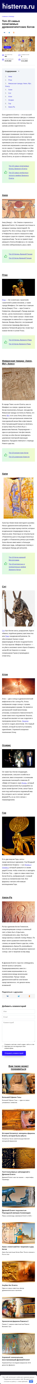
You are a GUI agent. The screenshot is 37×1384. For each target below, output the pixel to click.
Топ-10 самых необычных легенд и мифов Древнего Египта (19, 175)
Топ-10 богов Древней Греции (20, 258)
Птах (10, 80)
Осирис (11, 100)
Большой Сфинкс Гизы (11, 1097)
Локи (7, 636)
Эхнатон (25, 721)
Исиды (24, 783)
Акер (10, 76)
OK (31, 1381)
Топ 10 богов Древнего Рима (20, 344)
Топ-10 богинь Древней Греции (20, 254)
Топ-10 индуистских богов (18, 453)
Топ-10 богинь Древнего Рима (20, 340)
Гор (9, 103)
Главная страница (8, 16)
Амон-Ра (11, 107)
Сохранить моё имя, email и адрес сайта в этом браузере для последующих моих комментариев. (19, 1046)
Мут (8, 415)
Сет (9, 93)
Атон (10, 96)
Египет (7, 47)
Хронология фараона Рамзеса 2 (15, 1321)
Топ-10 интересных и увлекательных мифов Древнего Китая (17, 567)
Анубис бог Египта (9, 1285)
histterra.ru (18, 6)
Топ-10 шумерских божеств (19, 457)
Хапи (10, 90)
